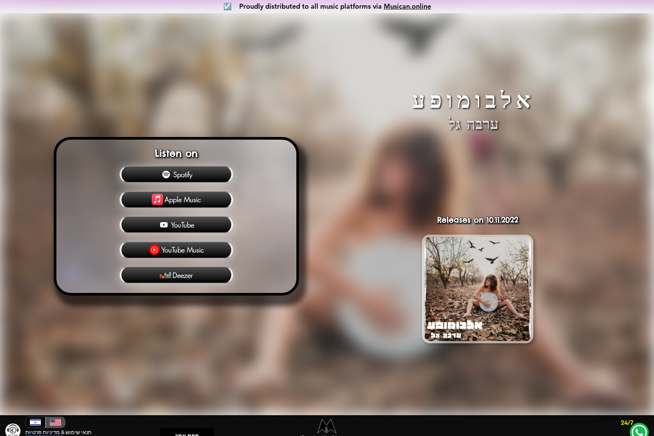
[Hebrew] (35, 422)
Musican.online (407, 6)
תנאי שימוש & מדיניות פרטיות (58, 432)
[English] (55, 422)
